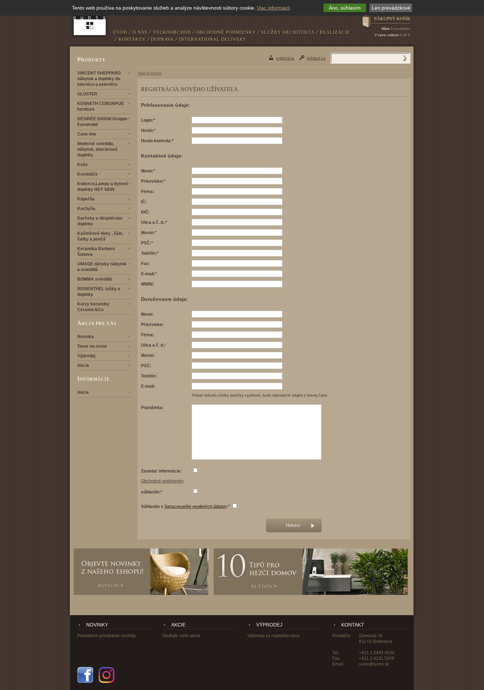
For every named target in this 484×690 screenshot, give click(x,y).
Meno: (147, 314)
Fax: (145, 263)
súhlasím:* (152, 492)
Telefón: (149, 376)
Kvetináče (87, 174)
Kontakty (132, 39)
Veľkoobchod (172, 32)
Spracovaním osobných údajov (195, 506)
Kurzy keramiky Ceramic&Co (93, 307)
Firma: (147, 191)
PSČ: (146, 365)
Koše (82, 164)
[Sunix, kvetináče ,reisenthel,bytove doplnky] (89, 20)
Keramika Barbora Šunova (96, 251)
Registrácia (285, 58)
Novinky (97, 625)
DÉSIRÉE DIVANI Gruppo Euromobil (102, 121)
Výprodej (269, 625)
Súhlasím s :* (185, 506)
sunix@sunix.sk (374, 664)
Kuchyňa (86, 208)
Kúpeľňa (86, 199)
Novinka (85, 336)
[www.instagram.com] (106, 675)
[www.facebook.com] (85, 675)
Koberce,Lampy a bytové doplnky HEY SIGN (102, 186)
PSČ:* (147, 243)
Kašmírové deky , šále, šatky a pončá (100, 236)
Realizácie (335, 32)
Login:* (148, 120)
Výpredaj (86, 355)
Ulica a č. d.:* (154, 222)
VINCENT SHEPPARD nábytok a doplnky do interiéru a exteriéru (99, 79)
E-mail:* (149, 273)
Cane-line (86, 134)
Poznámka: (152, 407)
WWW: (147, 284)
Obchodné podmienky (226, 32)
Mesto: (148, 355)
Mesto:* (149, 232)
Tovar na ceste (92, 346)
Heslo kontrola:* (157, 140)
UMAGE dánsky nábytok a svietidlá (101, 266)
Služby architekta (287, 32)
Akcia (83, 365)
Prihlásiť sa (315, 58)
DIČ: (145, 212)
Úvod (120, 32)
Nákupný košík (392, 18)
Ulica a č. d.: (153, 345)
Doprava (162, 39)
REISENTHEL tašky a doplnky (98, 291)
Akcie (83, 392)
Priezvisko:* (153, 181)
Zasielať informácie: (161, 471)
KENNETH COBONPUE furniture (100, 106)
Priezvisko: (152, 324)
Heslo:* (148, 130)
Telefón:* (150, 253)
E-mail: (148, 386)
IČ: (144, 201)
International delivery (212, 39)
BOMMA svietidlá (94, 279)
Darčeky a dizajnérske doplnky (100, 221)
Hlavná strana (149, 73)
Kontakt (352, 625)
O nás (140, 32)
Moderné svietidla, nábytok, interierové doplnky (97, 149)
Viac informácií (273, 8)
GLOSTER (87, 94)
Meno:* (148, 171)
